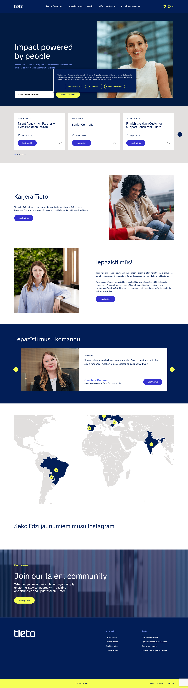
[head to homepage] (24, 633)
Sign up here (24, 600)
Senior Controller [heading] (83, 125)
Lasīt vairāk (27, 143)
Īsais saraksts (60, 143)
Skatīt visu (21, 154)
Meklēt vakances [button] (67, 94)
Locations (171, 6)
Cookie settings (112, 650)
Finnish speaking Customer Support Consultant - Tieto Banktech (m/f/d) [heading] (144, 125)
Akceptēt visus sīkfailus (115, 86)
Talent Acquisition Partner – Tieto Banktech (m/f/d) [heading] (36, 125)
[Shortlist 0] (164, 6)
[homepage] (18, 6)
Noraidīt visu (93, 86)
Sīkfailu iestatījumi (73, 86)
